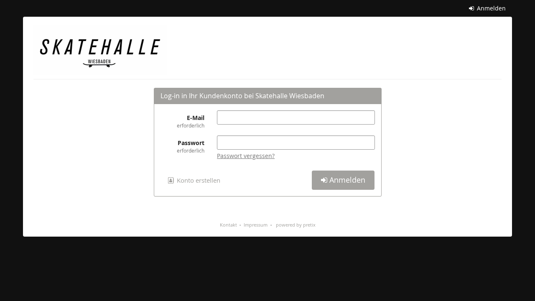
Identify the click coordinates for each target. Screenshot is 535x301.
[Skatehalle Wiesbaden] (100, 50)
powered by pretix (296, 225)
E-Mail (190, 121)
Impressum (256, 225)
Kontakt (228, 225)
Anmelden (490, 8)
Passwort (190, 146)
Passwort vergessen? (246, 156)
